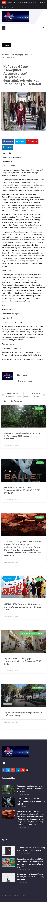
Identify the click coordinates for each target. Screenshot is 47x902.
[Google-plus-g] (13, 770)
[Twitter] (6, 7)
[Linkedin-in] (19, 7)
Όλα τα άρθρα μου (25, 381)
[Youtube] (12, 7)
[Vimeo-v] (16, 7)
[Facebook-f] (2, 7)
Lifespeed (22, 895)
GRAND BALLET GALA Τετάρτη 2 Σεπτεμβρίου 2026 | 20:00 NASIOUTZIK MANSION (22, 490)
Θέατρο (6, 45)
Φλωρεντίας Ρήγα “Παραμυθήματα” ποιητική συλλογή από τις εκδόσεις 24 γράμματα (30, 876)
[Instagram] (9, 7)
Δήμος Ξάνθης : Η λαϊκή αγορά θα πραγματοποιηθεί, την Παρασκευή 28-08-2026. (23, 661)
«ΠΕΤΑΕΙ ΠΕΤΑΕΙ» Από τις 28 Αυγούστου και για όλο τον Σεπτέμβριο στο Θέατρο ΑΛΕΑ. (22, 607)
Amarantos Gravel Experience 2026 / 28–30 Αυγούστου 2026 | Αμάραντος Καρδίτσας (22, 436)
